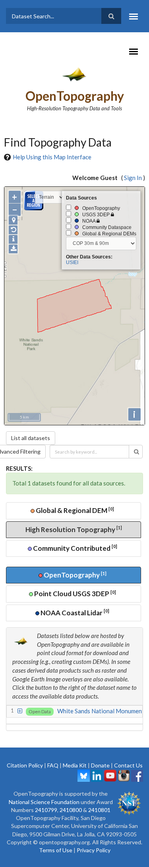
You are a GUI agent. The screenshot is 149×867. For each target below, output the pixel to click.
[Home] (74, 74)
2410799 (46, 809)
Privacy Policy (93, 850)
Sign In (133, 177)
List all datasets (30, 437)
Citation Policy (25, 765)
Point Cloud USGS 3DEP (74, 593)
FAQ (52, 765)
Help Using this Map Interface (52, 156)
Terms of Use (55, 850)
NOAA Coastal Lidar (74, 612)
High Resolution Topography (73, 529)
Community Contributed (74, 548)
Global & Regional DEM (74, 510)
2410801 (99, 809)
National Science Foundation (44, 802)
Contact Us (128, 765)
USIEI (72, 262)
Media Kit (75, 765)
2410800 (71, 809)
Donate (100, 765)
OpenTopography (74, 96)
